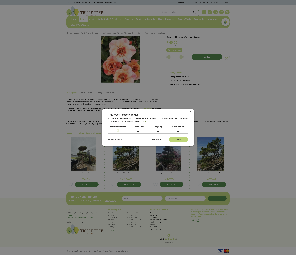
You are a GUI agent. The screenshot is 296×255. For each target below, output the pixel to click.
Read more (145, 121)
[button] (115, 139)
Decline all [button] (157, 139)
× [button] (190, 111)
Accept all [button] (178, 139)
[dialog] (148, 127)
